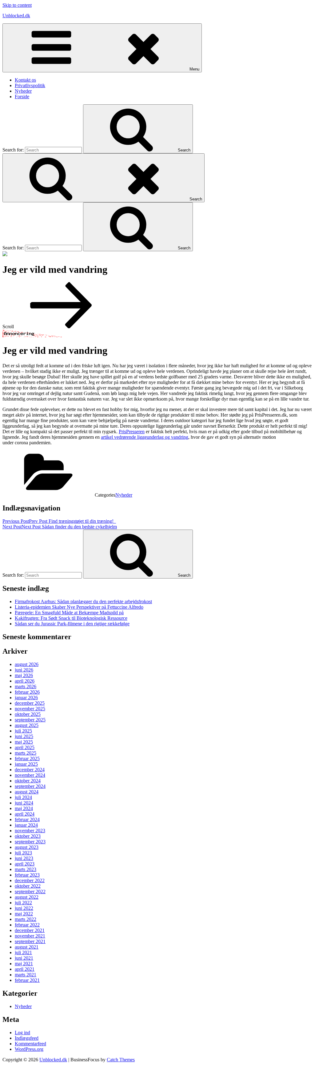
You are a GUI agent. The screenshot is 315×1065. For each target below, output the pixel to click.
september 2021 (30, 941)
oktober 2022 (28, 886)
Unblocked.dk (16, 15)
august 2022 (26, 897)
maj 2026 (24, 675)
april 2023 (24, 863)
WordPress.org (29, 1049)
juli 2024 (23, 797)
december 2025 (30, 703)
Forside (22, 96)
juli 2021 (23, 952)
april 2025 (24, 747)
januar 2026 (26, 697)
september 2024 (30, 786)
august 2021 (26, 947)
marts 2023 (25, 869)
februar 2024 (27, 819)
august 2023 (26, 847)
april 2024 (24, 814)
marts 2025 (25, 753)
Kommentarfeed (30, 1043)
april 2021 (24, 969)
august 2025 (26, 725)
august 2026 (26, 664)
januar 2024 (26, 825)
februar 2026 (27, 692)
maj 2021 (24, 963)
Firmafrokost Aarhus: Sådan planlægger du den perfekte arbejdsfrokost (83, 601)
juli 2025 (23, 730)
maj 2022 (24, 913)
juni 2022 (24, 908)
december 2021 (30, 930)
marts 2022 (25, 919)
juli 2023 (23, 852)
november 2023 (30, 830)
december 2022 (30, 880)
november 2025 (30, 708)
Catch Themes (121, 1059)
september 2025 (30, 719)
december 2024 (30, 769)
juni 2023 (24, 858)
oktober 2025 (28, 714)
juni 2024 (24, 802)
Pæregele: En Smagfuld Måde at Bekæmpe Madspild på (69, 612)
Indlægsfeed (26, 1038)
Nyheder (23, 91)
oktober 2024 (28, 780)
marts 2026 (25, 686)
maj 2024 (24, 808)
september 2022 (30, 891)
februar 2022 (27, 924)
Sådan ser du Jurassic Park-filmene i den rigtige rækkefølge (72, 623)
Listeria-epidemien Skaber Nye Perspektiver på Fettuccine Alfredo (79, 607)
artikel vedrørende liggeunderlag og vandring (144, 437)
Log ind (22, 1032)
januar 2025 (26, 764)
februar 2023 (27, 874)
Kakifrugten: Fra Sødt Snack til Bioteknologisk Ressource (71, 618)
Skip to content (17, 5)
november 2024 (30, 775)
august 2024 (26, 791)
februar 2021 (27, 980)
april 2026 (24, 681)
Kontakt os (25, 80)
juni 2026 (24, 669)
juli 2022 (23, 902)
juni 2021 (24, 958)
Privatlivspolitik (30, 85)
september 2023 (30, 841)
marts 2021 (25, 974)
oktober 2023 (28, 836)
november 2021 (30, 935)
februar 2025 (27, 758)
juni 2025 (24, 736)
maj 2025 (24, 741)
